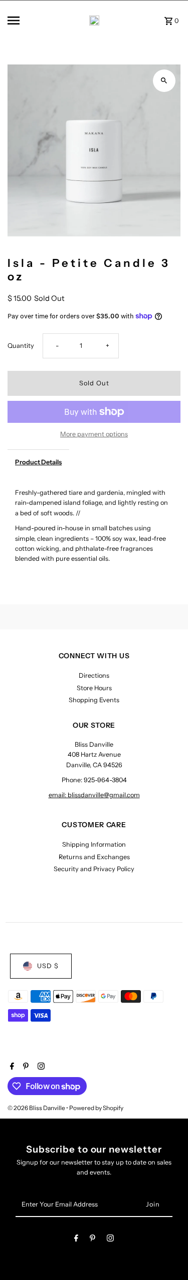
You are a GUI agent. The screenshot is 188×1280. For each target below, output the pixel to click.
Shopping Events (94, 700)
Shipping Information (94, 844)
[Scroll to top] (166, 1254)
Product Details (38, 462)
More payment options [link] (94, 434)
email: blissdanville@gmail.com (94, 795)
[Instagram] (40, 1067)
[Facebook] (11, 1067)
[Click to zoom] (164, 80)
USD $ (48, 966)
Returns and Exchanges (94, 857)
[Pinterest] (25, 1067)
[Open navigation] (22, 20)
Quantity (21, 345)
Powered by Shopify (96, 1108)
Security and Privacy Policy (94, 869)
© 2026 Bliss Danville (37, 1108)
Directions (94, 675)
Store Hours (94, 688)
